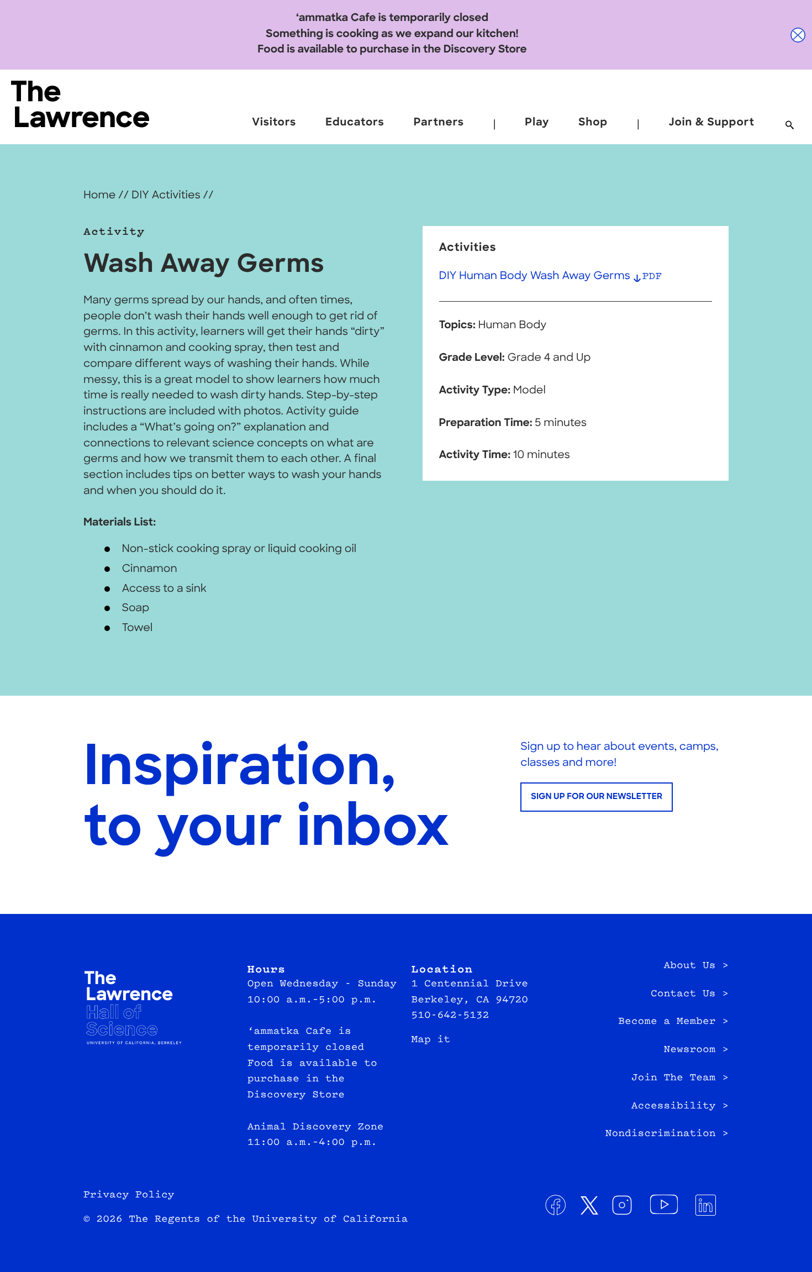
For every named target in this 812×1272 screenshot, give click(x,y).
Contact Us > (690, 994)
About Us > (696, 966)
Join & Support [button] (711, 123)
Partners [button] (439, 123)
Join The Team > (680, 1078)
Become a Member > (673, 1022)
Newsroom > (696, 1050)
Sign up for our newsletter (596, 797)
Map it (431, 1040)
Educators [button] (354, 123)
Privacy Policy (129, 1195)
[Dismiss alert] (798, 35)
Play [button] (537, 123)
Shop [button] (593, 123)
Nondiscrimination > (667, 1134)
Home (99, 196)
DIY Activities (166, 196)
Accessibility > (680, 1106)
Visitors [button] (274, 123)
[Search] (789, 126)
